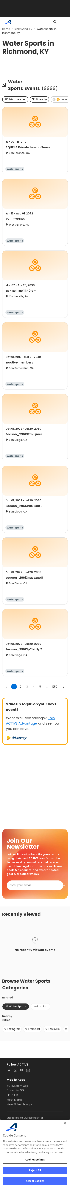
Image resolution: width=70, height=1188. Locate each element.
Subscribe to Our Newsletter (25, 1118)
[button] (39, 99)
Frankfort (34, 1029)
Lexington (13, 1029)
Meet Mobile (15, 1100)
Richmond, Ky (23, 29)
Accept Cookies (35, 1181)
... (47, 686)
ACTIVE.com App (17, 1086)
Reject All (35, 1170)
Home (6, 29)
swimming (40, 1006)
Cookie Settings (35, 1159)
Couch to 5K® (15, 1090)
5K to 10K (12, 1095)
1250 (54, 686)
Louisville (54, 1029)
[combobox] (15, 99)
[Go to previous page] (6, 686)
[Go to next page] (63, 686)
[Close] (65, 1123)
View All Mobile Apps (19, 1104)
